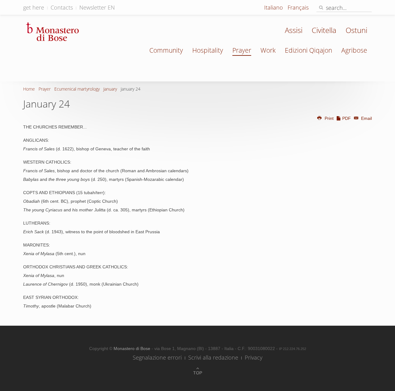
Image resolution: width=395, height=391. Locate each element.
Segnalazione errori (157, 357)
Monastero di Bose (133, 348)
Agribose (354, 50)
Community (166, 50)
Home (29, 89)
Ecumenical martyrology (77, 89)
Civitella (324, 30)
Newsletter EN (97, 7)
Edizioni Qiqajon (308, 50)
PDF (346, 118)
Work (268, 50)
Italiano (274, 7)
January (110, 89)
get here (33, 7)
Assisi (293, 30)
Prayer (241, 50)
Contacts (62, 7)
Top (197, 372)
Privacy (253, 357)
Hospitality (207, 50)
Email (366, 118)
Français (298, 7)
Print (329, 118)
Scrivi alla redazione (213, 357)
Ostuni (356, 30)
